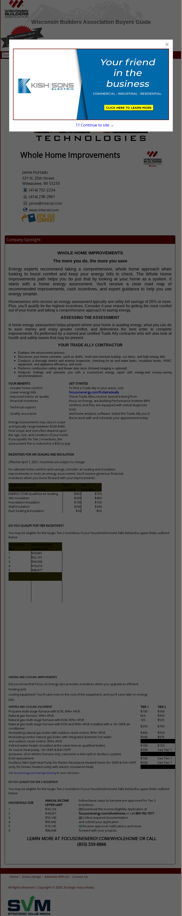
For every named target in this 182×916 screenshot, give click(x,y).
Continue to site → (95, 125)
